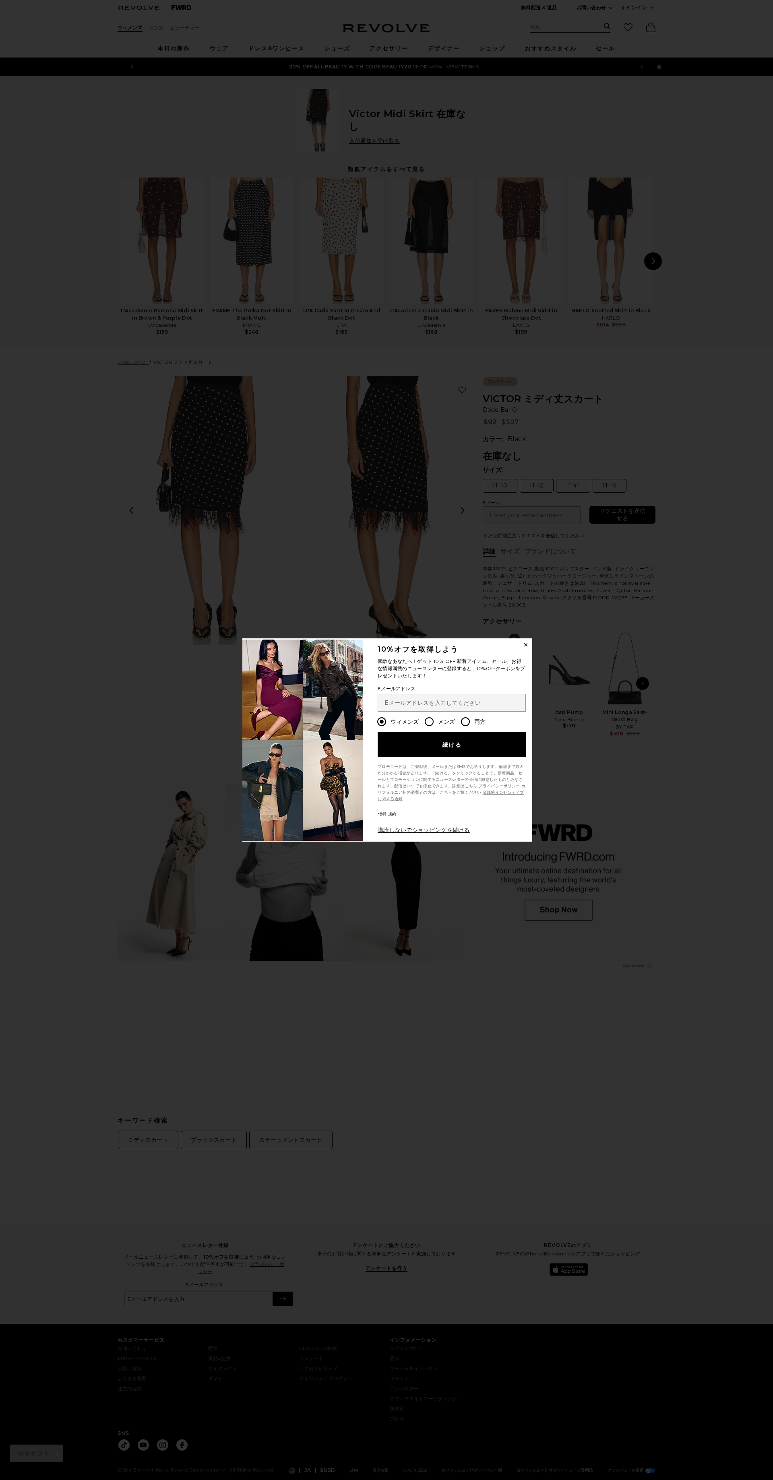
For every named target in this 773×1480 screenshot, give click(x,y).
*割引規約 (387, 814)
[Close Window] (525, 644)
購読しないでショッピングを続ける (424, 830)
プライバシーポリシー (499, 786)
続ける (452, 744)
